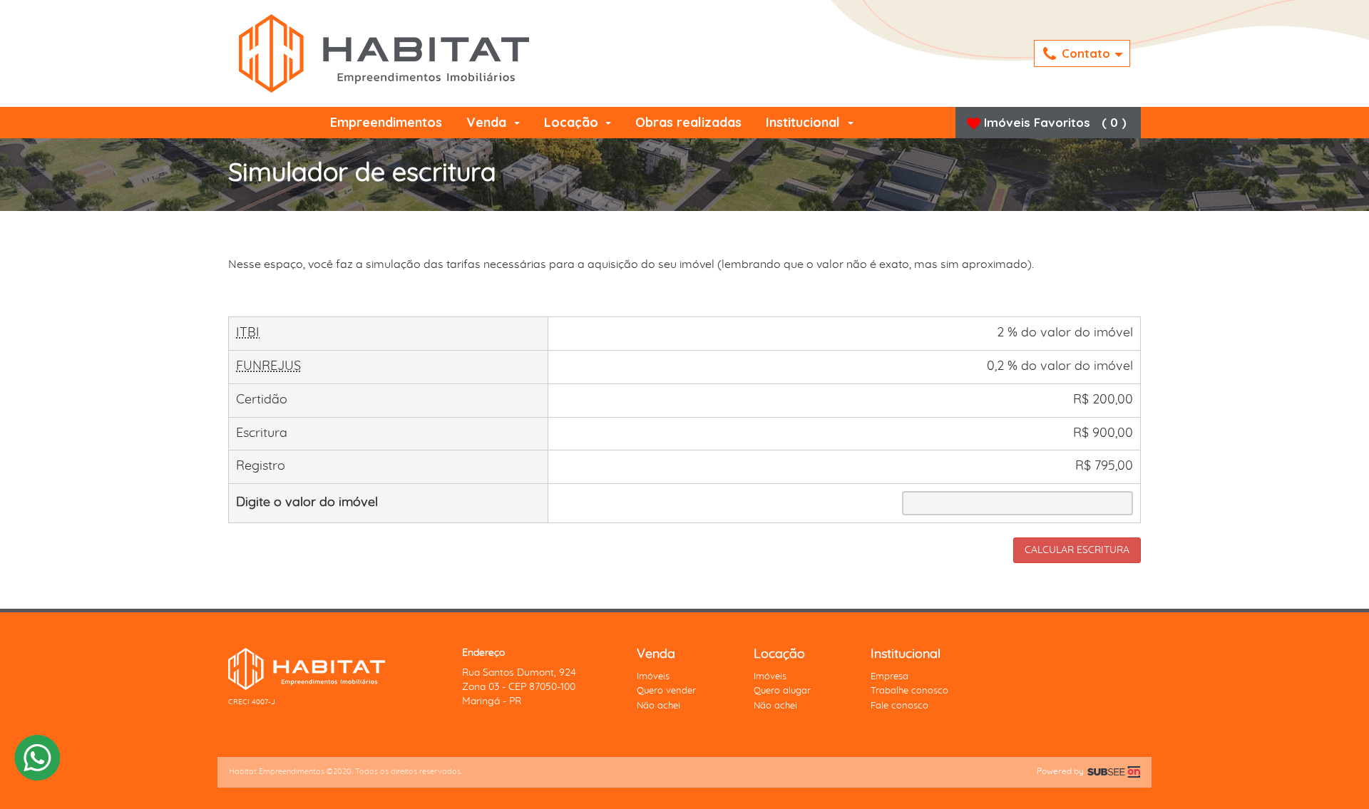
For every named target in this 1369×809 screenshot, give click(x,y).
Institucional (805, 122)
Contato (1088, 53)
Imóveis (653, 676)
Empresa (889, 676)
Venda (488, 122)
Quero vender (666, 691)
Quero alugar (782, 691)
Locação (573, 122)
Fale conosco (899, 706)
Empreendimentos (386, 122)
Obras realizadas (688, 122)
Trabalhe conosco (909, 691)
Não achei (658, 706)
